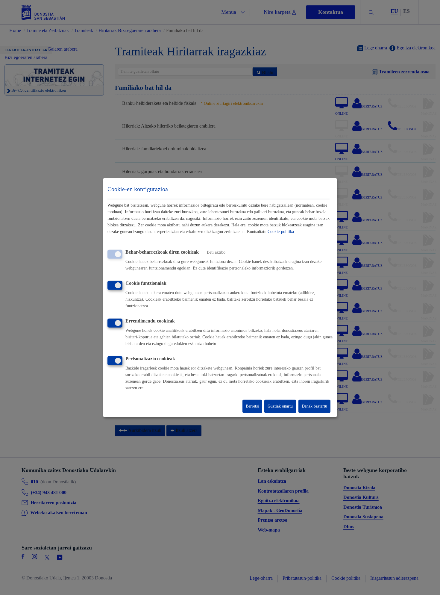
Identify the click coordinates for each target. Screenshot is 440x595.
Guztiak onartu (280, 406)
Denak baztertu (314, 406)
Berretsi (252, 406)
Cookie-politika (281, 231)
